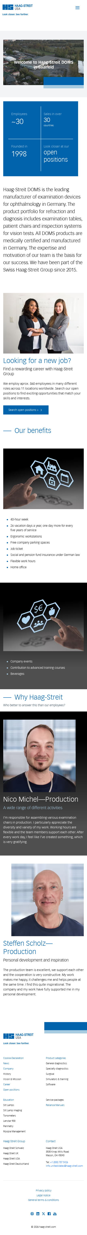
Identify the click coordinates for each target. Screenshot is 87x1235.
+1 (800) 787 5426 (59, 1162)
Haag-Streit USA (11, 1158)
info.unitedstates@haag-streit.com (64, 1165)
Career (6, 1084)
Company (8, 1068)
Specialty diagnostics (57, 1068)
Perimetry (8, 1126)
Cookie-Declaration (13, 1058)
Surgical (50, 1073)
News (6, 1063)
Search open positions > (23, 410)
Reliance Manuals (55, 1105)
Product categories (56, 1058)
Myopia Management (14, 1131)
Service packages (55, 1099)
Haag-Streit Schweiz (13, 1148)
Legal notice (43, 1195)
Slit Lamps (8, 1105)
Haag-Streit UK (10, 1153)
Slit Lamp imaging (12, 1110)
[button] (77, 7)
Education (8, 1099)
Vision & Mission (12, 1079)
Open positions (11, 1089)
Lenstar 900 (9, 1120)
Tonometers (9, 1115)
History (7, 1073)
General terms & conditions (43, 1200)
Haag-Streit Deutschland (16, 1163)
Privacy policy (43, 1190)
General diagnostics (56, 1063)
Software (50, 1084)
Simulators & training (57, 1079)
